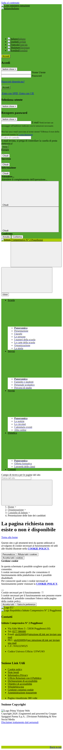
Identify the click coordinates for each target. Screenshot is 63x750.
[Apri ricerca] (36, 254)
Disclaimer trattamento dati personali (19, 722)
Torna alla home (9, 537)
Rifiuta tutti (27, 554)
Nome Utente (39, 72)
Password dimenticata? (13, 81)
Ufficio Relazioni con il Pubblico (24, 678)
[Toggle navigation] (26, 280)
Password (37, 75)
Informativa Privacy (18, 675)
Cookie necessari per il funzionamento (21, 592)
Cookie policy (15, 669)
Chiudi (5, 155)
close (5, 294)
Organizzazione (16, 509)
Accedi (6, 56)
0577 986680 (19, 631)
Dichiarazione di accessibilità (22, 681)
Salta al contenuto (10, 2)
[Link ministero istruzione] (15, 5)
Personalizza (9, 554)
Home (11, 506)
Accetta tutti (13, 558)
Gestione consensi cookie (21, 689)
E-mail (35, 122)
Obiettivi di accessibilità (20, 684)
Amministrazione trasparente (22, 692)
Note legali (13, 672)
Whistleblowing (16, 686)
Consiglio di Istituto (18, 512)
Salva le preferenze (26, 604)
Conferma (17, 237)
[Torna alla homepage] (31, 240)
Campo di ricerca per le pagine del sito (20, 474)
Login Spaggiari (26, 134)
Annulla (6, 237)
